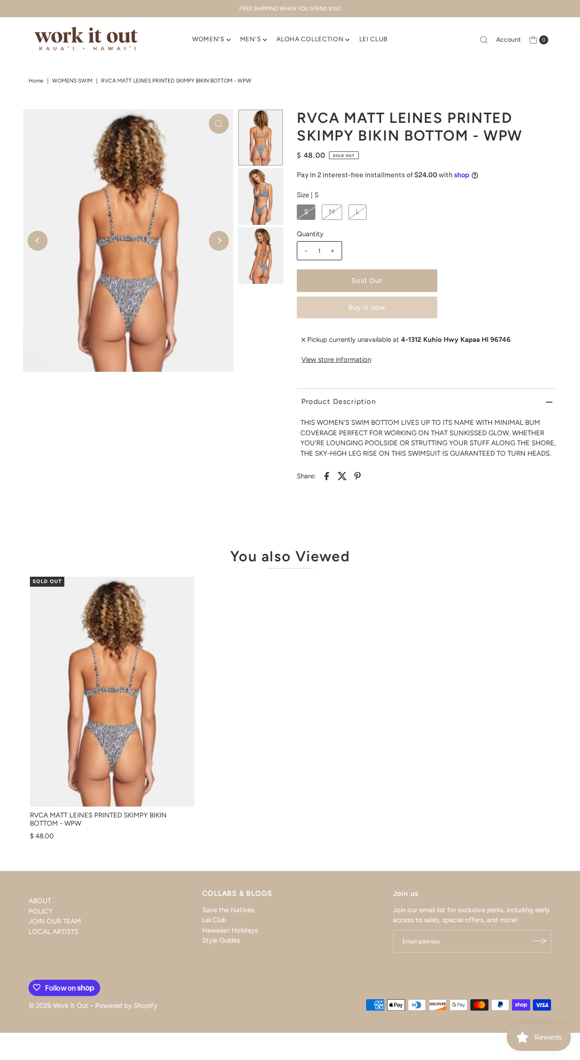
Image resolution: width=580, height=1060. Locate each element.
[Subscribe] (540, 940)
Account (508, 40)
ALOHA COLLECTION (309, 39)
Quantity (310, 234)
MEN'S (250, 39)
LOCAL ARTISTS (53, 931)
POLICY (41, 911)
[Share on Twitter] (342, 475)
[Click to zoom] (219, 124)
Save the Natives (228, 909)
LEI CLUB (373, 39)
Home (36, 81)
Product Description (338, 401)
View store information (336, 359)
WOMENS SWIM (72, 81)
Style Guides (221, 940)
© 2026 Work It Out (58, 1005)
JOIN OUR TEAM (55, 921)
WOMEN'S (208, 39)
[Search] (484, 40)
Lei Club (214, 919)
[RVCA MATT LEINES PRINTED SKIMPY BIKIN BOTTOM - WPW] (112, 692)
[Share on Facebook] (327, 475)
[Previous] (38, 241)
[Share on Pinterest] (357, 475)
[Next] (219, 241)
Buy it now (367, 307)
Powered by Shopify (126, 1005)
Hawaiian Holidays (230, 930)
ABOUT (40, 901)
